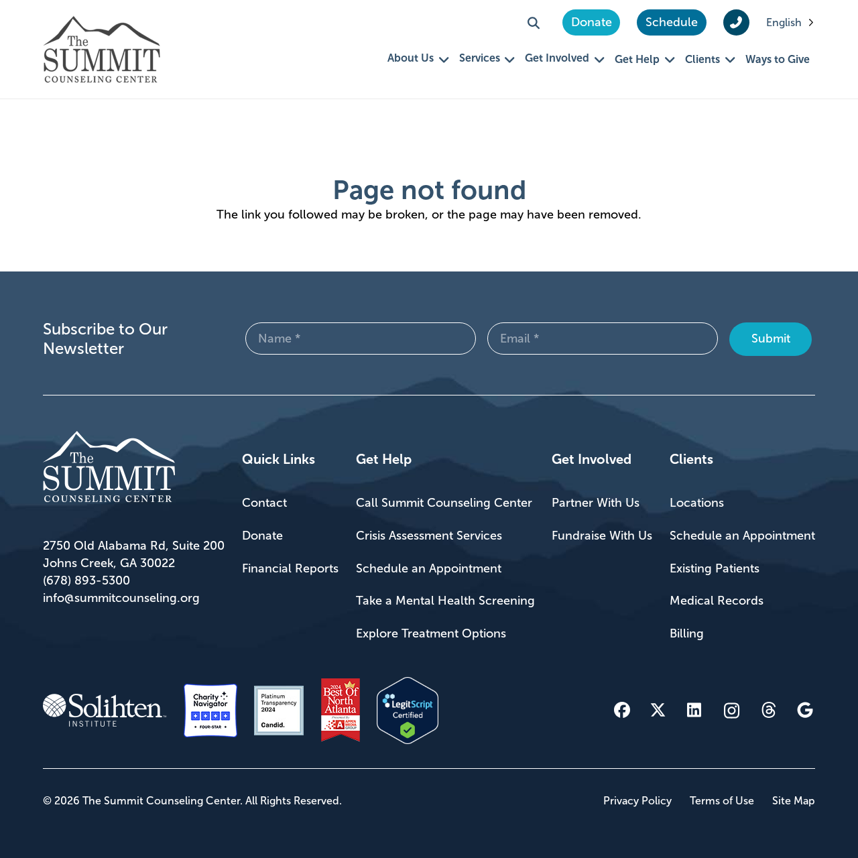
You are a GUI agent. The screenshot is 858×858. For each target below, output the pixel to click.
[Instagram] (732, 710)
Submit (770, 338)
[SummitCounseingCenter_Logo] (101, 49)
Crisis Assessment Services (429, 535)
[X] (658, 710)
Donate (262, 535)
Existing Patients (714, 568)
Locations (697, 502)
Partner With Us (595, 502)
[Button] (736, 22)
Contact (264, 502)
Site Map (793, 800)
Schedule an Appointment (428, 568)
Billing (687, 633)
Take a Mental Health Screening (445, 600)
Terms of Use (722, 800)
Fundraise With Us (602, 535)
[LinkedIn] (694, 710)
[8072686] (407, 710)
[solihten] (105, 710)
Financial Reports (290, 568)
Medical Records (716, 600)
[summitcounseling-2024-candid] (279, 710)
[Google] (805, 710)
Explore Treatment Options (431, 633)
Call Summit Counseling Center (444, 502)
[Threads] (769, 710)
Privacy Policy (637, 800)
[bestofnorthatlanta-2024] (340, 710)
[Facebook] (622, 710)
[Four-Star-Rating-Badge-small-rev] (210, 710)
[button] (534, 23)
